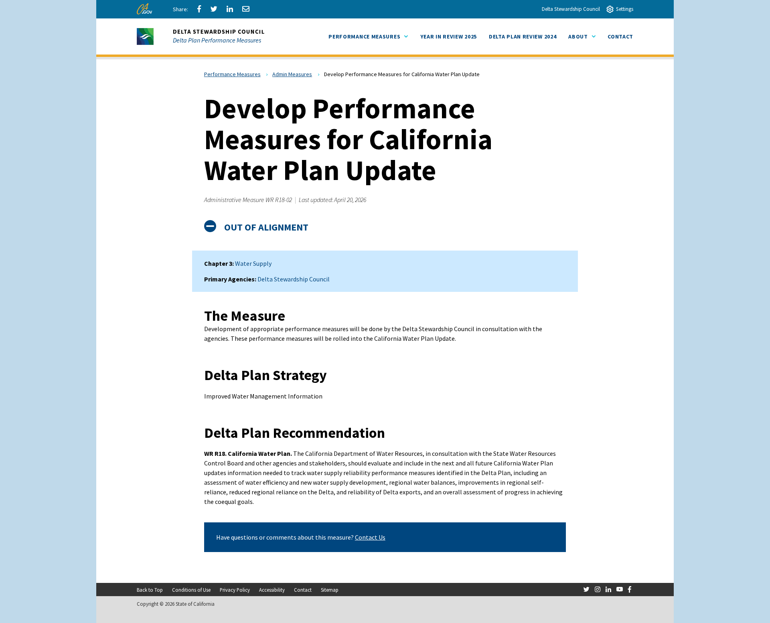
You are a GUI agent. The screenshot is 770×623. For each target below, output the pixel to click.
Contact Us (370, 537)
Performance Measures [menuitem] (368, 36)
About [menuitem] (582, 36)
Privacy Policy (235, 590)
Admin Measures (292, 74)
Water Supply (253, 263)
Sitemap (329, 590)
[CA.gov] (146, 11)
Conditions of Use (191, 590)
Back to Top (150, 590)
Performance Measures (232, 74)
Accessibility (272, 590)
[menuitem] (448, 36)
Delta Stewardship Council (571, 9)
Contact (303, 590)
